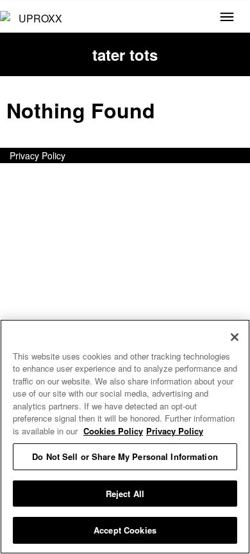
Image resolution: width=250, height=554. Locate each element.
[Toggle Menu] (227, 18)
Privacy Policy (37, 155)
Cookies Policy (113, 431)
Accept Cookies (125, 530)
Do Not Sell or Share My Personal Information (125, 456)
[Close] (235, 337)
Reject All (125, 493)
